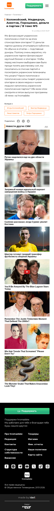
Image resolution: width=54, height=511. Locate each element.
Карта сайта (35, 455)
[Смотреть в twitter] (34, 466)
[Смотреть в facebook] (7, 466)
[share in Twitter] (23, 121)
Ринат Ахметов (13, 113)
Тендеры (33, 434)
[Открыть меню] (47, 5)
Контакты (10, 444)
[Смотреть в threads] (48, 466)
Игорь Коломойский (15, 108)
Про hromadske (14, 434)
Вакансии (10, 458)
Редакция (10, 439)
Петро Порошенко (34, 113)
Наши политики (37, 449)
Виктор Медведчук (39, 108)
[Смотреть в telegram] (20, 466)
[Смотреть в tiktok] (41, 466)
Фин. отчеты (35, 444)
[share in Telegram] (28, 121)
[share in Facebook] (18, 121)
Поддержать (34, 5)
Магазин (33, 439)
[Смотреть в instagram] (13, 466)
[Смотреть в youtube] (27, 466)
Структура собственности (14, 451)
